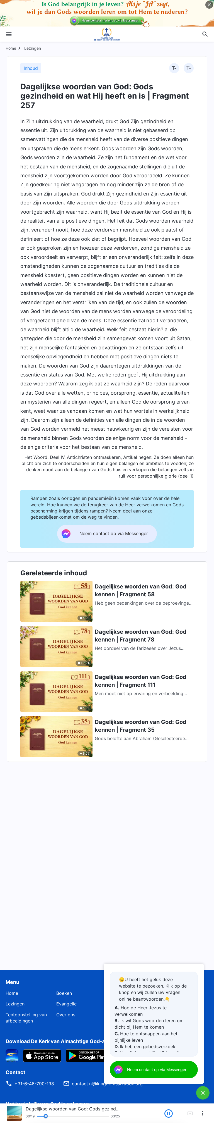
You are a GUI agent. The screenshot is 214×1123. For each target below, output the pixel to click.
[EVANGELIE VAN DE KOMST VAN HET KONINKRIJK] (107, 34)
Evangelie (66, 1004)
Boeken (64, 993)
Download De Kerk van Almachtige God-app (58, 1041)
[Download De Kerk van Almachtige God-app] (12, 1055)
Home (11, 48)
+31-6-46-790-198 (34, 1083)
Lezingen (32, 48)
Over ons (65, 1014)
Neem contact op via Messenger (156, 1069)
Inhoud (31, 68)
